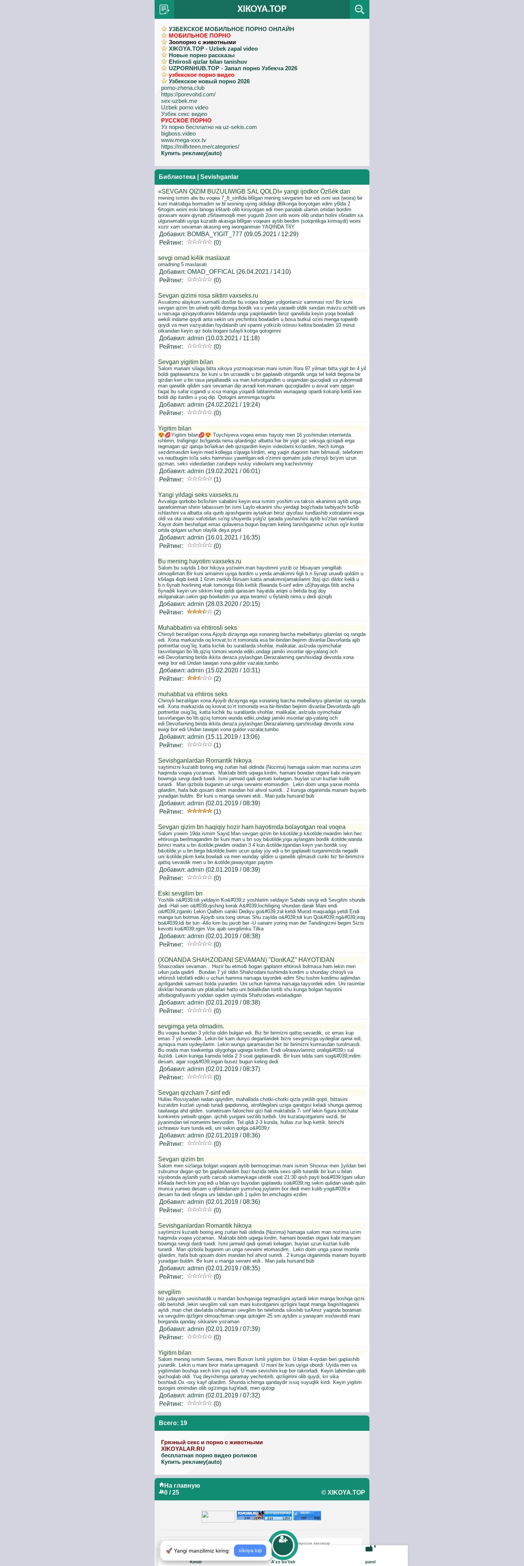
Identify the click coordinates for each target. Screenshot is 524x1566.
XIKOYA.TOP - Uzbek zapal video (213, 48)
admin (195, 338)
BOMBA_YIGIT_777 (214, 234)
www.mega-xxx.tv (183, 140)
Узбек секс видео (184, 114)
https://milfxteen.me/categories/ (200, 146)
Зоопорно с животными (202, 42)
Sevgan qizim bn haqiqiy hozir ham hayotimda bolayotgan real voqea (252, 827)
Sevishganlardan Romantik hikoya (205, 760)
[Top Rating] (307, 1514)
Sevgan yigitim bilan (185, 362)
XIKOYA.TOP (262, 9)
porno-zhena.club (182, 87)
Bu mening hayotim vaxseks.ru (199, 561)
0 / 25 (171, 1492)
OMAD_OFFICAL (211, 271)
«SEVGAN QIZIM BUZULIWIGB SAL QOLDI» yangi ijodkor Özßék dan (254, 191)
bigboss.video (178, 133)
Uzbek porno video (184, 107)
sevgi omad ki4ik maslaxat (194, 258)
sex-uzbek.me (179, 101)
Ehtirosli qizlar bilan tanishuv (208, 61)
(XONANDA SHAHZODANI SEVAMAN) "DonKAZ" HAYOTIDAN (246, 960)
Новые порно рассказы (202, 55)
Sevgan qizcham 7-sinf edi (194, 1092)
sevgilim (169, 1292)
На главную (182, 1485)
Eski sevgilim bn (180, 893)
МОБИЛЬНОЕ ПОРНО (200, 35)
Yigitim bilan (174, 428)
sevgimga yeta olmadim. (191, 1026)
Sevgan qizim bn (181, 1159)
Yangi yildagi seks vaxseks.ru (198, 495)
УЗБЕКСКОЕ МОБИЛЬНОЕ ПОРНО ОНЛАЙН (231, 29)
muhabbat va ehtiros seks (192, 694)
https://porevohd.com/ (188, 94)
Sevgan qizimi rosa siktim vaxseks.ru (208, 295)
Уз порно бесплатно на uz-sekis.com (209, 127)
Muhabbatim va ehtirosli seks (197, 627)
